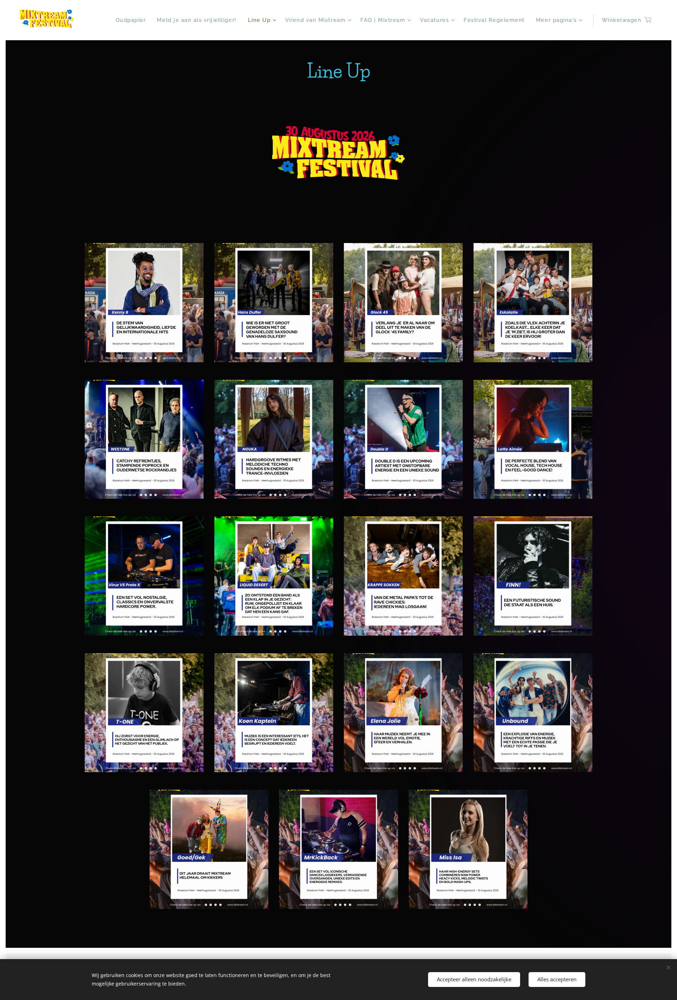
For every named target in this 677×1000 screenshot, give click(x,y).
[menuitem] (133, 20)
